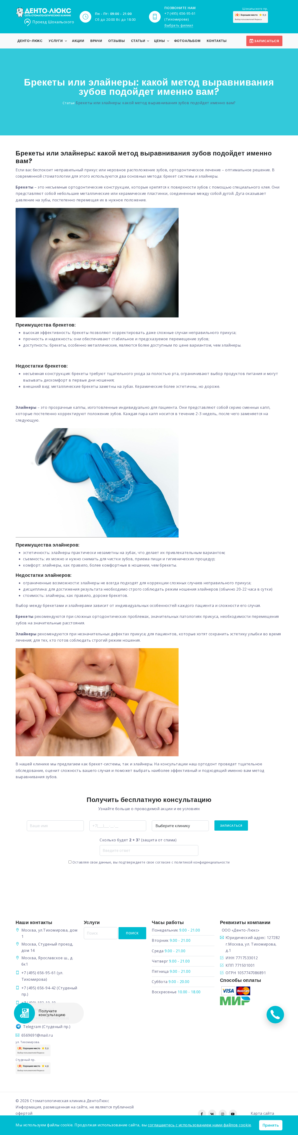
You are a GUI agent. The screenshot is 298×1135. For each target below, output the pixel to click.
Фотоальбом (187, 40)
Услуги (56, 40)
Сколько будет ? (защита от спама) (138, 840)
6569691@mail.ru (37, 1035)
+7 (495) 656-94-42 (38, 988)
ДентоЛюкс (98, 1100)
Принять (271, 1125)
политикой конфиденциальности (202, 862)
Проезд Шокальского (53, 22)
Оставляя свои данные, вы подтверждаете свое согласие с (150, 862)
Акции (78, 40)
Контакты (217, 40)
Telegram (32, 1026)
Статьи (138, 40)
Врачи (96, 40)
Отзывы (116, 40)
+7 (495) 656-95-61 (38, 972)
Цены (159, 40)
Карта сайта (262, 1113)
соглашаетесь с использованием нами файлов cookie (199, 1125)
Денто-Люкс (30, 40)
